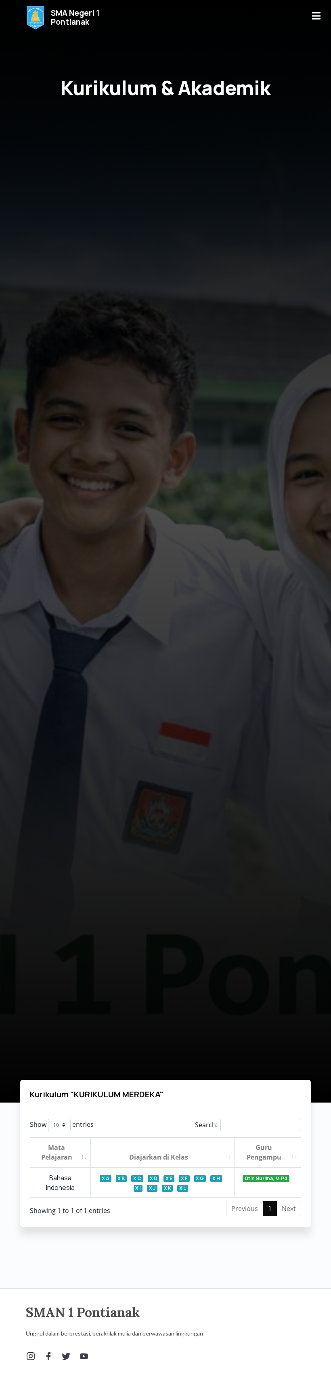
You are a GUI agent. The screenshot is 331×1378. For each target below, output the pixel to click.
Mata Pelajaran (56, 1152)
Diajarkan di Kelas (158, 1157)
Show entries (62, 1124)
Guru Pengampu (264, 1152)
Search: (206, 1124)
